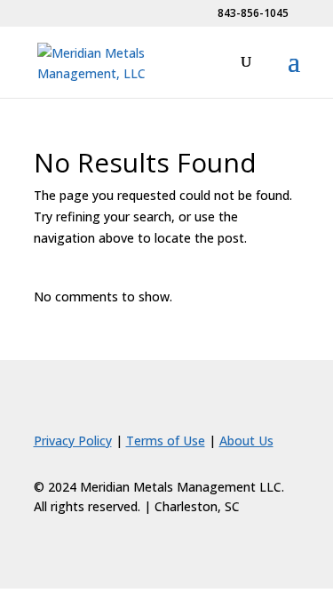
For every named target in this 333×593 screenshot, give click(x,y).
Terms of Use (165, 440)
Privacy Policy (73, 440)
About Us (246, 440)
